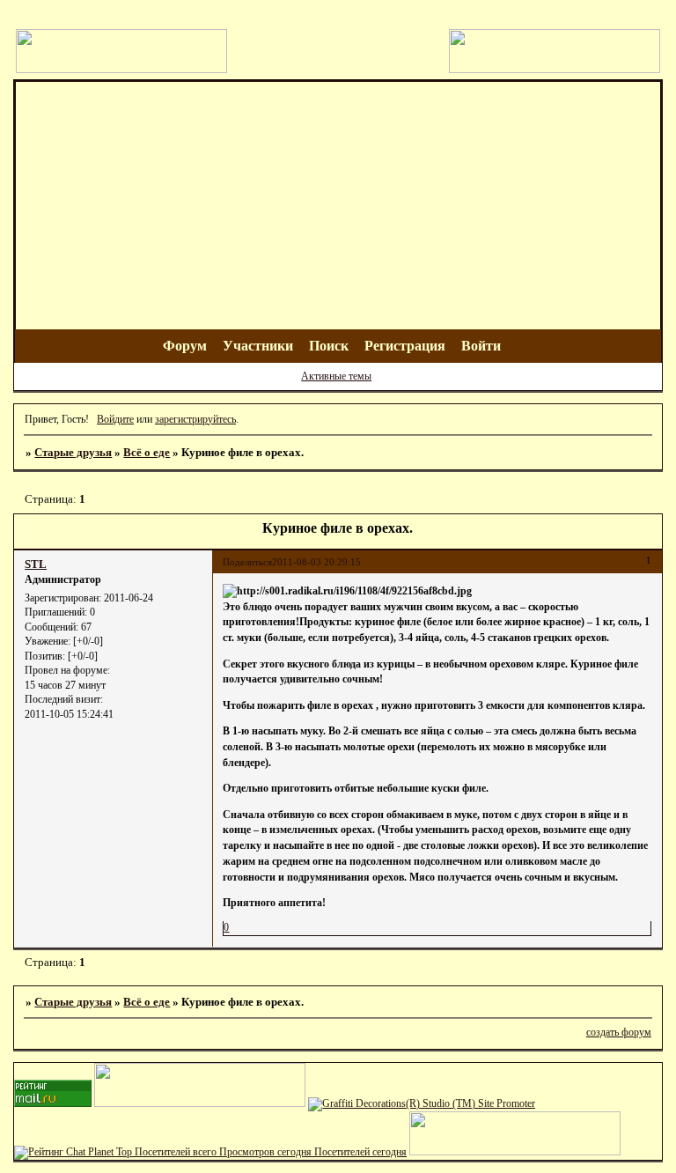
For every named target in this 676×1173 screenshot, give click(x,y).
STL (36, 564)
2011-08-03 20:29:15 (316, 562)
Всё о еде (146, 452)
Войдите (115, 419)
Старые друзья (73, 452)
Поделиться (247, 562)
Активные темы (336, 376)
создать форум (618, 1032)
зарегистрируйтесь (195, 419)
